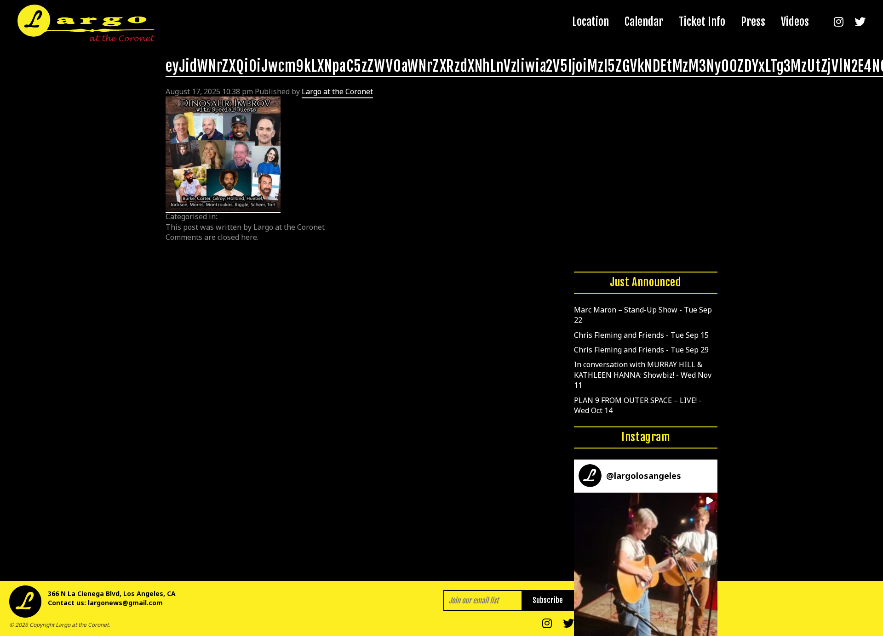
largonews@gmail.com (125, 602)
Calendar (644, 21)
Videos (795, 21)
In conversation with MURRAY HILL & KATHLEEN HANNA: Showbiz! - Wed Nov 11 (642, 374)
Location (590, 21)
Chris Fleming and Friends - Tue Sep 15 (641, 335)
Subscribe (548, 600)
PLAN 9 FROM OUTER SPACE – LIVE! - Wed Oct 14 (637, 405)
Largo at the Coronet (337, 91)
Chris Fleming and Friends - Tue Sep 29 (641, 350)
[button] (645, 564)
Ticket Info (702, 21)
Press (753, 21)
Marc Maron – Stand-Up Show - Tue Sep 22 (643, 315)
